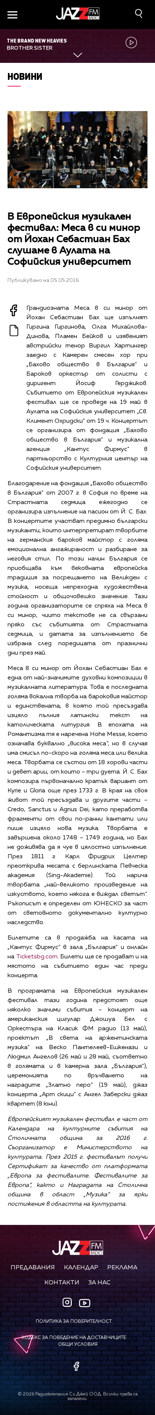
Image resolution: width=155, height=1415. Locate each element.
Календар (81, 1268)
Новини (25, 76)
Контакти (61, 1283)
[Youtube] (84, 1303)
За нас (99, 1283)
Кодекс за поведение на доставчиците (73, 1338)
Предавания (33, 1268)
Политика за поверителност (74, 1321)
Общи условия (77, 1344)
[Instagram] (68, 1303)
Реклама (122, 1268)
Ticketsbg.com (37, 957)
